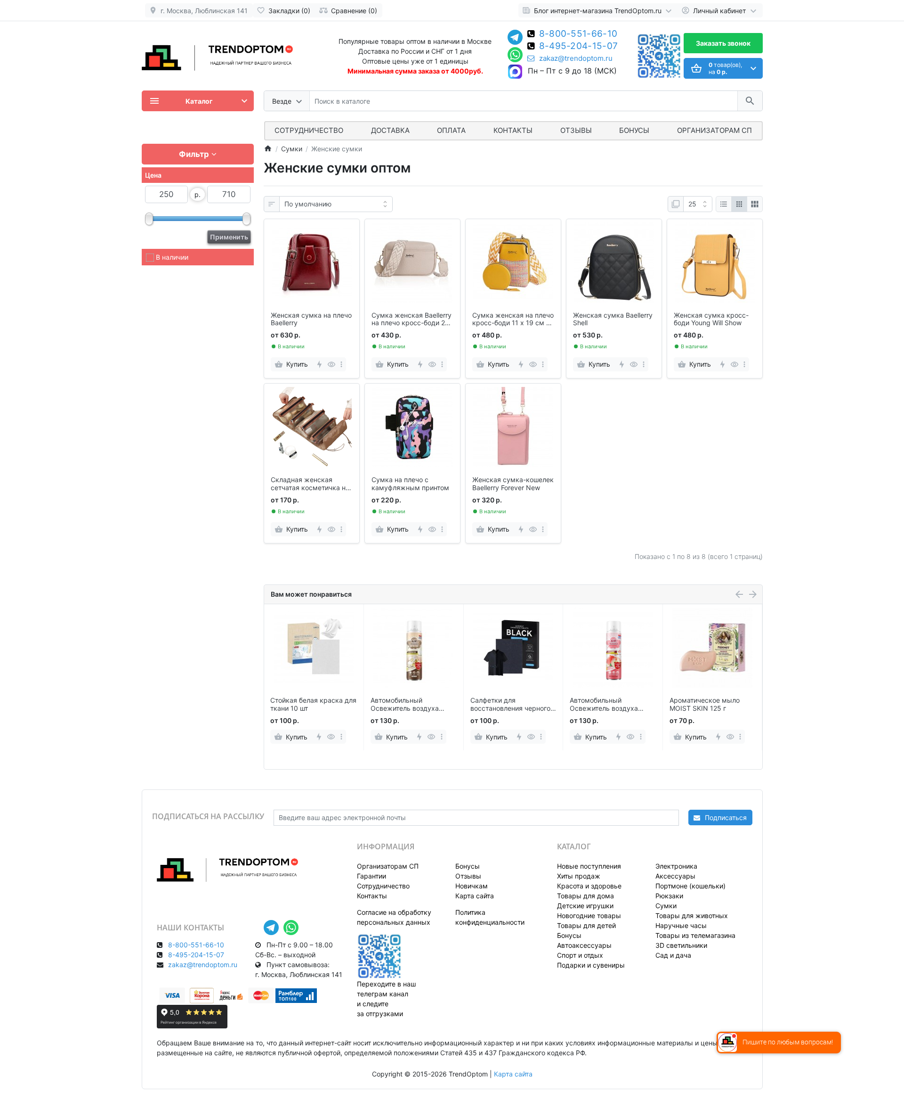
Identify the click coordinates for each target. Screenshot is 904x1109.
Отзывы (576, 130)
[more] (341, 364)
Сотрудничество (383, 886)
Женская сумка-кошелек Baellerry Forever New (513, 484)
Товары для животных (691, 916)
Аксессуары (675, 876)
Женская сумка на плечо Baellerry (311, 319)
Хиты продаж (578, 876)
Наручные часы (681, 925)
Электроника (676, 866)
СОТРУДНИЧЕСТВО (308, 130)
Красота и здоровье (589, 886)
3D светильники (681, 945)
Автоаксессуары (584, 945)
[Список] (724, 204)
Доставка (390, 130)
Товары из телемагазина (695, 935)
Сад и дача (673, 955)
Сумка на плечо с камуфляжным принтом (410, 484)
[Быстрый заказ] (319, 364)
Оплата (451, 130)
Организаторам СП (388, 866)
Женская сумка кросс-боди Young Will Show (711, 319)
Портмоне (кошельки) (690, 886)
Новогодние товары (589, 916)
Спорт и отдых (580, 955)
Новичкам (471, 886)
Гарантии (371, 876)
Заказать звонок (723, 43)
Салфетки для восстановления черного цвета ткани (510, 705)
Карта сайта (474, 896)
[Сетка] (739, 204)
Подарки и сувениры (591, 965)
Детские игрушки (585, 906)
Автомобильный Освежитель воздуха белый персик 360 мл (605, 705)
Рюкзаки (669, 896)
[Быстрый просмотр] (331, 364)
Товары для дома (585, 896)
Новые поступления (589, 866)
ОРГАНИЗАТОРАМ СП (714, 130)
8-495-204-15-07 (578, 46)
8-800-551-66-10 (578, 34)
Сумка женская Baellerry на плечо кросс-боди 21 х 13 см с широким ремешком (411, 320)
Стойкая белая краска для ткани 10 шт (313, 704)
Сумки (666, 906)
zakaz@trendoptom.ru (576, 58)
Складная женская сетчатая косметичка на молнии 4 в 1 (310, 484)
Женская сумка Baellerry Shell (613, 319)
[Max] (515, 72)
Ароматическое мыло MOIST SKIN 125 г (705, 704)
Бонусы (634, 130)
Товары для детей (586, 925)
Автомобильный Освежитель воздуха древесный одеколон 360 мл (412, 705)
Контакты (513, 130)
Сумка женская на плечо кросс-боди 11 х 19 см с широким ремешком (513, 320)
